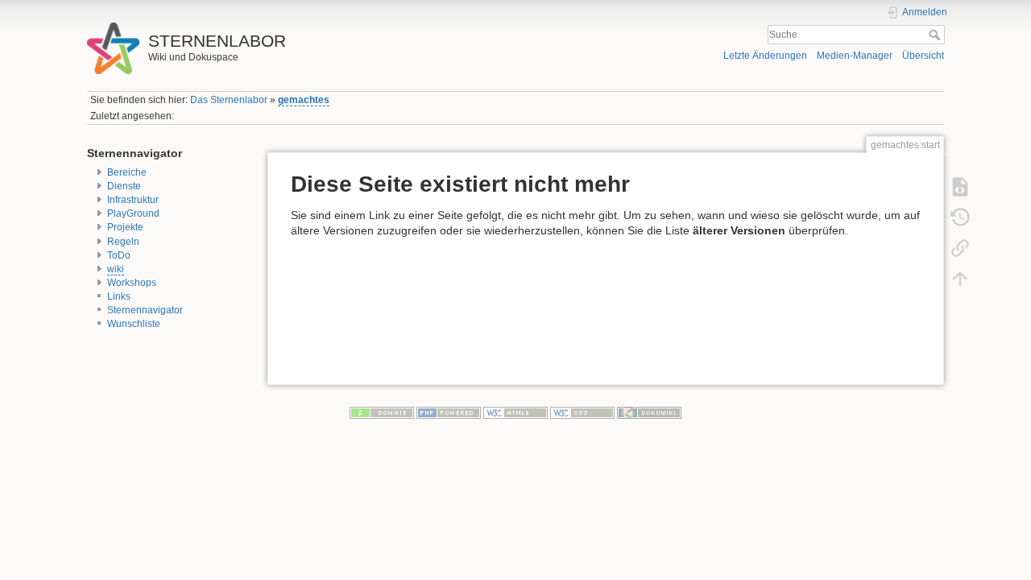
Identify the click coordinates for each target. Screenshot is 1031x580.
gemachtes (303, 100)
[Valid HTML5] (515, 412)
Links (118, 296)
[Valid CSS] (582, 412)
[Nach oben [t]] (960, 278)
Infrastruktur (133, 199)
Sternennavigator (145, 310)
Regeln (123, 241)
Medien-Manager (854, 55)
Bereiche (127, 172)
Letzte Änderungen (765, 55)
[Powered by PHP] (448, 412)
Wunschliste (133, 323)
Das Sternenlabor (228, 100)
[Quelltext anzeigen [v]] (960, 186)
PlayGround (133, 213)
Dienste (124, 186)
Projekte (125, 227)
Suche (936, 34)
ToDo (118, 255)
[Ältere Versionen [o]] (960, 216)
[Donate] (382, 412)
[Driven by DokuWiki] (649, 412)
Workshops (131, 282)
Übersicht (923, 55)
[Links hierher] (960, 247)
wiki (115, 269)
